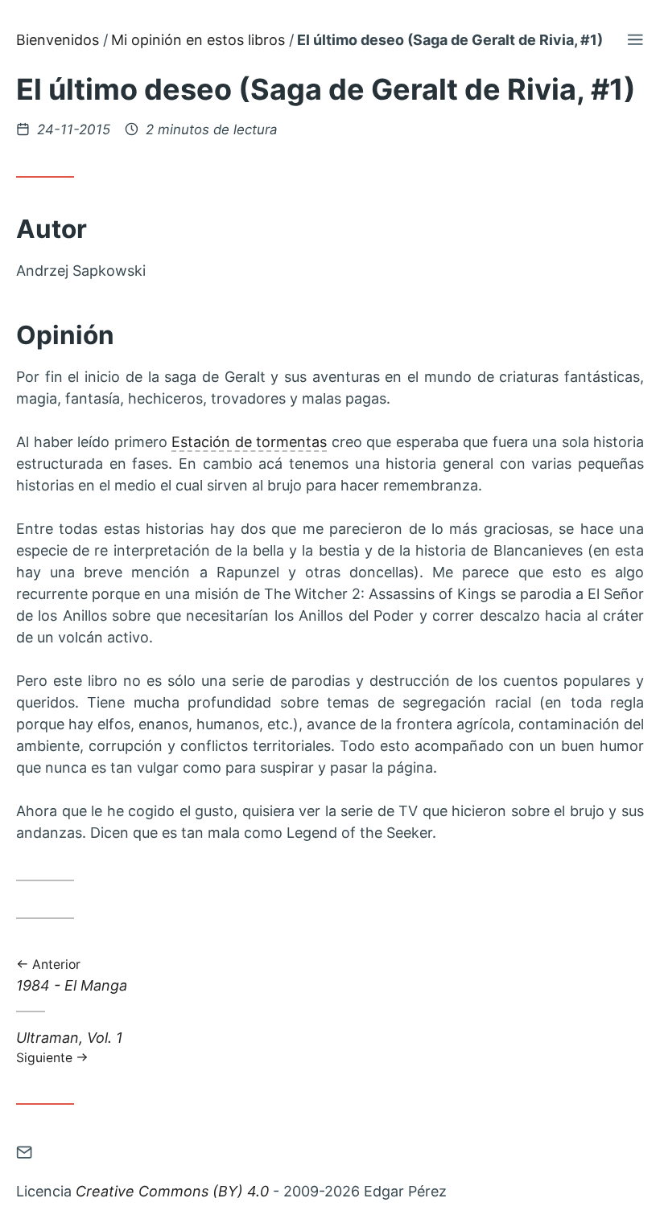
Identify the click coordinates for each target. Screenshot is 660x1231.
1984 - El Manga (71, 976)
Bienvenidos (57, 39)
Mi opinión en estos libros (198, 39)
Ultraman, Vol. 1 (69, 1046)
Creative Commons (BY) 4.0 (172, 1191)
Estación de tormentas (249, 441)
